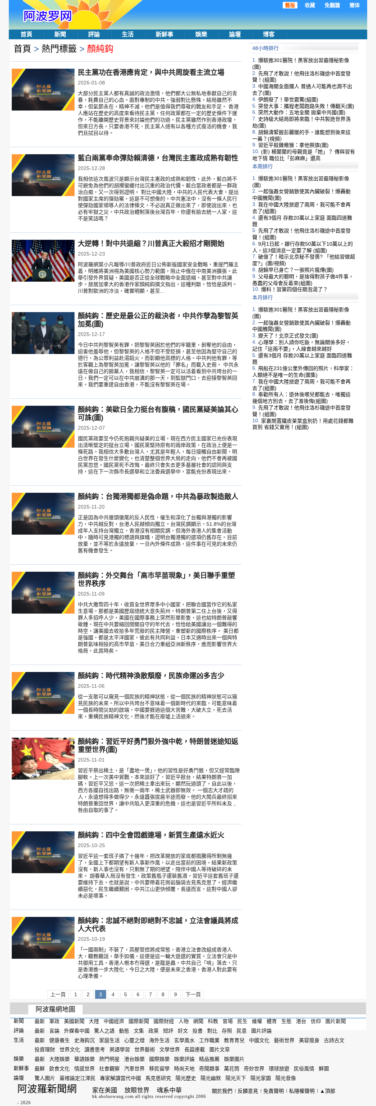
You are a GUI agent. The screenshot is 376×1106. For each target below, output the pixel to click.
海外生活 (159, 1040)
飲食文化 (59, 1068)
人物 (183, 1021)
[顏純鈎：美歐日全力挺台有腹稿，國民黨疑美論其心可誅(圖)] (43, 427)
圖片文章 (219, 1049)
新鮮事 (164, 34)
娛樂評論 (184, 1059)
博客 (269, 34)
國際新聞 (139, 1021)
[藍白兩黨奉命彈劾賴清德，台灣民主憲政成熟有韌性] (43, 176)
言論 (54, 1031)
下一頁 (193, 994)
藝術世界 (284, 1040)
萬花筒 (231, 1068)
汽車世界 (134, 1068)
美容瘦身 (309, 1040)
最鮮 (40, 1068)
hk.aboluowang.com (113, 1096)
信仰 (316, 1021)
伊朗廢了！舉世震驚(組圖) (288, 99)
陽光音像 (285, 1078)
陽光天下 (235, 1078)
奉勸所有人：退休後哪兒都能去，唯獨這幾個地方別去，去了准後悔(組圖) (301, 397)
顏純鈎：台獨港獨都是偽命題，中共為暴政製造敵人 (158, 496)
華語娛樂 (84, 1059)
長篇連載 (194, 1049)
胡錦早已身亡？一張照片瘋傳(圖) (296, 270)
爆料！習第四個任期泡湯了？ (294, 289)
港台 (301, 1021)
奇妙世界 (254, 1068)
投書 (197, 1031)
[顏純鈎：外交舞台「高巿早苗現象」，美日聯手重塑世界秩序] (43, 593)
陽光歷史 (186, 1078)
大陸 (94, 1021)
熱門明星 (109, 1059)
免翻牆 (332, 5)
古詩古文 (334, 1040)
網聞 (198, 1021)
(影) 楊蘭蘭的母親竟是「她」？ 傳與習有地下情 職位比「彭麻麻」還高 (303, 155)
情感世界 (84, 1068)
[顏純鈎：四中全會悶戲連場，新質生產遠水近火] (43, 853)
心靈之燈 (134, 1040)
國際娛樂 (159, 1059)
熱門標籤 (59, 49)
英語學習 (119, 1049)
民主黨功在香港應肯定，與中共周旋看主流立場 (151, 72)
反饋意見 (248, 1091)
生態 (286, 1021)
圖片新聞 (335, 1021)
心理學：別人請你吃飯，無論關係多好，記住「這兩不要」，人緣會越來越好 (301, 345)
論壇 (235, 34)
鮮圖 (324, 1068)
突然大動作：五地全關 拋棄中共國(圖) (302, 112)
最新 (40, 1021)
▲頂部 (327, 1091)
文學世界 (169, 1049)
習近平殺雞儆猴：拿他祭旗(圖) (293, 145)
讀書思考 (94, 1049)
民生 (242, 1021)
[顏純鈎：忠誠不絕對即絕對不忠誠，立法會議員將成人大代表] (43, 938)
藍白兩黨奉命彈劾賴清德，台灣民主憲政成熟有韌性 (158, 158)
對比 (212, 1031)
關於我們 (222, 1091)
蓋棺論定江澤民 (77, 1078)
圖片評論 (261, 1031)
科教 (213, 1021)
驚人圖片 (45, 1078)
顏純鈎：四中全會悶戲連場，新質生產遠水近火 (151, 835)
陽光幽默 (210, 1078)
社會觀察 (109, 1068)
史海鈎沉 (84, 1040)
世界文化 (69, 1049)
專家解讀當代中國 (120, 1078)
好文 (183, 1031)
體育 (272, 1021)
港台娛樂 (134, 1059)
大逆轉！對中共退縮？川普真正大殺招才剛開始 (151, 243)
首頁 (26, 34)
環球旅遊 (279, 1068)
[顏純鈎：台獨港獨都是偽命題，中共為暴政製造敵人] (43, 514)
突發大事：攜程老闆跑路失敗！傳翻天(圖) (306, 106)
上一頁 (58, 994)
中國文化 (259, 1040)
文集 (139, 1031)
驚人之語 (104, 1031)
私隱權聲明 (302, 1091)
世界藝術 (144, 1049)
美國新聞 (74, 1021)
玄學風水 (184, 1040)
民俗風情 (304, 1068)
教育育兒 (234, 1040)
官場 (228, 1021)
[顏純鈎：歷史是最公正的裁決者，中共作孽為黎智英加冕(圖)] (43, 333)
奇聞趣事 (209, 1068)
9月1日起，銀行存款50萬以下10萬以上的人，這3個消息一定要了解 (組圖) (302, 247)
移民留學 (159, 1068)
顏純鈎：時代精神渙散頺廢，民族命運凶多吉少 (151, 676)
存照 (227, 1031)
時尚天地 (184, 1068)
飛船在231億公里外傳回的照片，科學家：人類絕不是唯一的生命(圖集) (303, 371)
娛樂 (201, 34)
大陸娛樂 (59, 1059)
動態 (124, 1031)
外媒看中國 (77, 1031)
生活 (128, 34)
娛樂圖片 (234, 1059)
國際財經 (163, 1021)
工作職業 (209, 1040)
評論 (94, 34)
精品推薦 (209, 1059)
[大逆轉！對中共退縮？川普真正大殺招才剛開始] (43, 261)
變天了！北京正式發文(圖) (288, 336)
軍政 (54, 1021)
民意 (241, 1031)
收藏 (310, 5)
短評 (168, 1031)
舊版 (290, 5)
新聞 (60, 34)
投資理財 (45, 1049)
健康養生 (59, 1040)
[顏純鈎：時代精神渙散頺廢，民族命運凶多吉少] (43, 693)
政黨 (153, 1031)
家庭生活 (109, 1040)
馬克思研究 (158, 1078)
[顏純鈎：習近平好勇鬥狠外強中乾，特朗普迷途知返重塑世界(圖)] (43, 759)
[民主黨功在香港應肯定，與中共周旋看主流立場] (43, 90)
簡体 (355, 5)
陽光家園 (260, 1078)
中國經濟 (114, 1021)
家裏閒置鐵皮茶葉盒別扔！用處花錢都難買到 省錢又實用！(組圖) (303, 424)
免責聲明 (273, 1091)
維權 (257, 1021)
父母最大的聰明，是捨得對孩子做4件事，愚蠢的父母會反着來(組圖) (303, 280)
